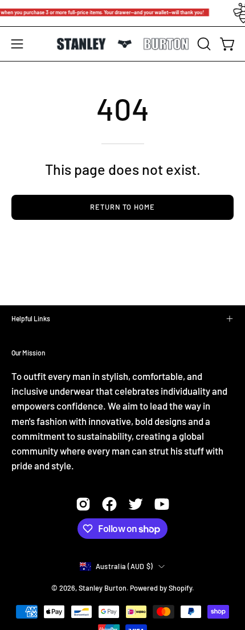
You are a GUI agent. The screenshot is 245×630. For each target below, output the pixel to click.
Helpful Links (30, 318)
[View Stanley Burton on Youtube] (161, 504)
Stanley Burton (102, 587)
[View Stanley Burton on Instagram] (83, 504)
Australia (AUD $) (124, 566)
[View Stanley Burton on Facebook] (109, 504)
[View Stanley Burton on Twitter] (135, 504)
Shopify (180, 587)
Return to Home (122, 206)
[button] (203, 44)
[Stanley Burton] (122, 44)
